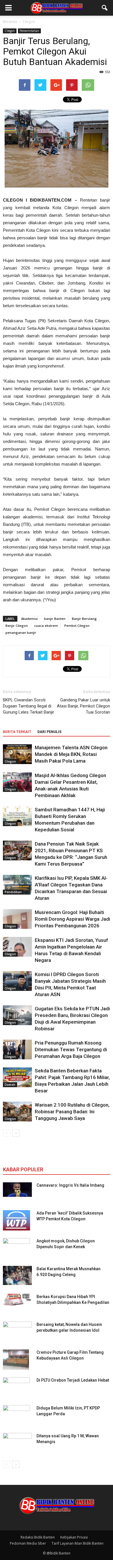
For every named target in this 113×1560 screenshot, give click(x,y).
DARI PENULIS (49, 732)
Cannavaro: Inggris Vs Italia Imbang (70, 1185)
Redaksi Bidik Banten (38, 1537)
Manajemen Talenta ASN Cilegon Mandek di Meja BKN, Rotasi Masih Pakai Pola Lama (71, 754)
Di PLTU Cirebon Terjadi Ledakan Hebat (73, 1380)
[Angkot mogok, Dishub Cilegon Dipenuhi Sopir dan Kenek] (16, 1248)
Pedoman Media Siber (28, 1543)
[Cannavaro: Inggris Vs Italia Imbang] (17, 1189)
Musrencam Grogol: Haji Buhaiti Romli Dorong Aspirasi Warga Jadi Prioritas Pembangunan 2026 (72, 919)
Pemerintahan (29, 31)
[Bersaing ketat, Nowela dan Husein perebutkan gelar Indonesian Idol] (17, 1328)
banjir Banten (54, 618)
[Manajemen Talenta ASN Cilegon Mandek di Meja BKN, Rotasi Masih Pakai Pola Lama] (17, 754)
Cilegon (10, 31)
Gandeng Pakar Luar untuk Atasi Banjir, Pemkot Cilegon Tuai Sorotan (83, 706)
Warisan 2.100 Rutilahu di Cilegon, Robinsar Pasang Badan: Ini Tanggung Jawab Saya (72, 1111)
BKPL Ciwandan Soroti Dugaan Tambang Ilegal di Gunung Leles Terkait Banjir (28, 706)
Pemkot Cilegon (77, 625)
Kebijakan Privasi (74, 1537)
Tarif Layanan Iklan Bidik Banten (77, 1543)
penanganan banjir (21, 632)
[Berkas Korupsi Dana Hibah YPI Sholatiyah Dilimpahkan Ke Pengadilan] (17, 1299)
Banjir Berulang (84, 618)
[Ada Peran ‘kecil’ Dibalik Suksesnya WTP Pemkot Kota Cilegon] (16, 1220)
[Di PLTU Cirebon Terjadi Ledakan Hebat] (16, 1387)
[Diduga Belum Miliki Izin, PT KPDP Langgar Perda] (16, 1415)
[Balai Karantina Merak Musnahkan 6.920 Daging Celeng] (17, 1275)
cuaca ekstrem (46, 625)
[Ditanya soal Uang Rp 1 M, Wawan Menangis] (17, 1441)
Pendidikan (13, 892)
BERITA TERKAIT (17, 732)
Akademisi (29, 618)
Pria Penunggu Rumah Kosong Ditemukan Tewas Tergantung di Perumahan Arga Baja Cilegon (71, 1049)
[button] (105, 8)
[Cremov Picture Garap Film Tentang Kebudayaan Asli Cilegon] (16, 1359)
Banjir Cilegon (17, 625)
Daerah (10, 1085)
